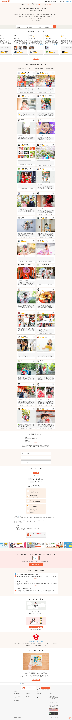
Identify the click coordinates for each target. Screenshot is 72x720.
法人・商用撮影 (16, 700)
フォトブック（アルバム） (18, 696)
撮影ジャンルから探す (25, 453)
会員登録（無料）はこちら (36, 564)
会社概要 (15, 717)
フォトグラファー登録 (17, 699)
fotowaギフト (16, 694)
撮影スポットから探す (25, 457)
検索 (46, 1)
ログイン (58, 1)
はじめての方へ (28, 693)
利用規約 (18, 516)
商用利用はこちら (68, 1)
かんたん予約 (62, 1)
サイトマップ (20, 717)
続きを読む (35, 578)
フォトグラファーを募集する (36, 627)
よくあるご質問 (50, 1)
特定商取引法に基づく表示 (53, 702)
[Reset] (27, 27)
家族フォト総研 (16, 701)
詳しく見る (35, 442)
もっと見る (36, 58)
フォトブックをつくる (36, 679)
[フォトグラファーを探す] (54, 26)
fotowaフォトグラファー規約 (53, 694)
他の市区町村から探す (25, 462)
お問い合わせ (28, 696)
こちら (51, 16)
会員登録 (54, 1)
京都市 (20, 683)
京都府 (17, 683)
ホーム (15, 683)
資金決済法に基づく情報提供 (53, 703)
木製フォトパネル (16, 697)
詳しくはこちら (40, 521)
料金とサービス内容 (17, 693)
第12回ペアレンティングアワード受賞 (36, 641)
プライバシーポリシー (52, 696)
